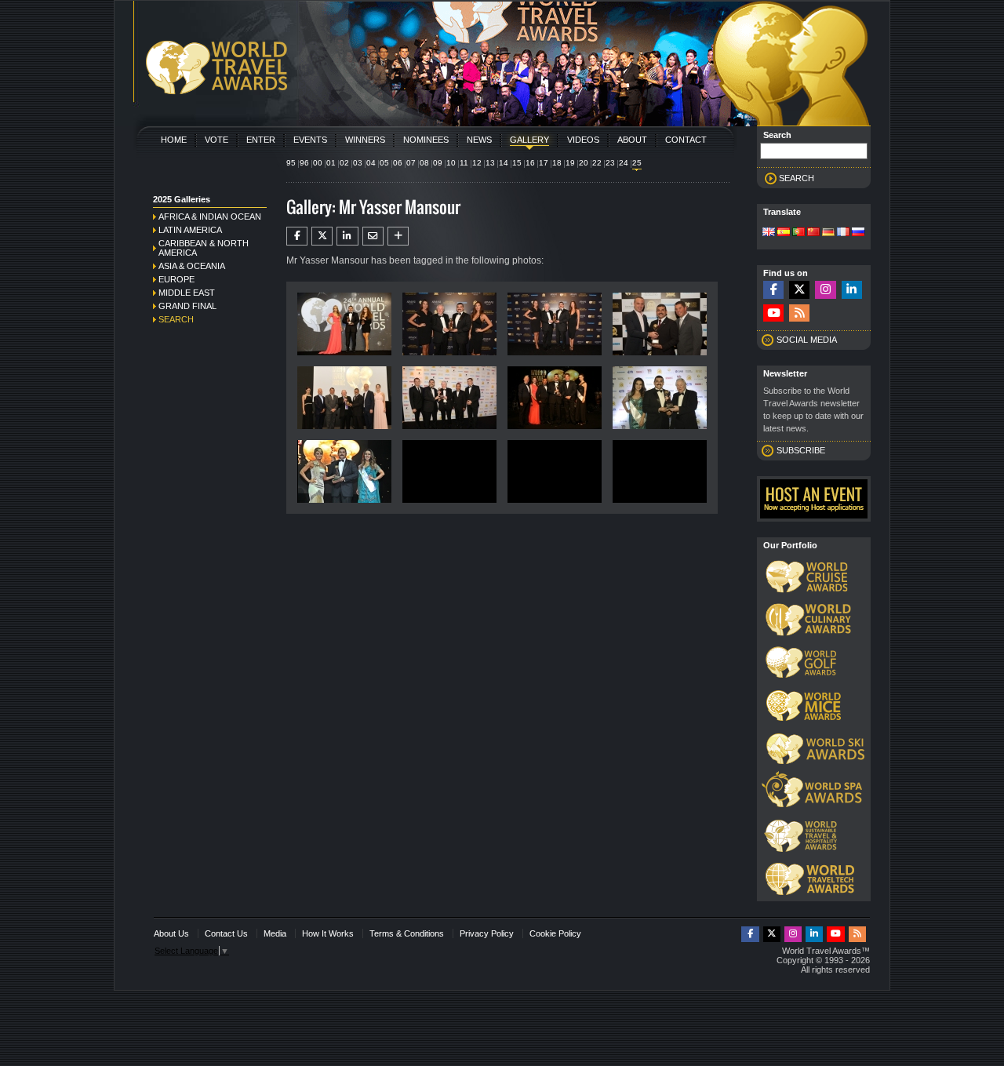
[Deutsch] (828, 232)
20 (583, 162)
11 (464, 162)
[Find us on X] (799, 290)
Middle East (186, 292)
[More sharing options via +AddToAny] (398, 236)
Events (310, 139)
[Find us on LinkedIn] (852, 290)
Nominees (426, 139)
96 (304, 162)
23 (610, 162)
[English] (768, 232)
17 (543, 162)
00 (317, 162)
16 (530, 162)
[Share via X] (322, 236)
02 (344, 162)
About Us (171, 933)
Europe (176, 279)
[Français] (843, 232)
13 (490, 162)
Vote (216, 139)
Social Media (807, 339)
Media (275, 933)
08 (424, 162)
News (479, 139)
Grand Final (187, 306)
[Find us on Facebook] (773, 290)
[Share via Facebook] (297, 236)
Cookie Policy (555, 933)
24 (623, 162)
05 (384, 162)
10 (451, 162)
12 (477, 162)
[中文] (813, 232)
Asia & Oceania (191, 266)
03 (357, 162)
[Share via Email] (373, 236)
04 (371, 162)
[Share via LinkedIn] (347, 236)
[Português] (798, 232)
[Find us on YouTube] (773, 313)
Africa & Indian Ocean (209, 216)
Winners (365, 139)
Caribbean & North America (203, 247)
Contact (686, 139)
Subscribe (801, 450)
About (632, 139)
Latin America (190, 230)
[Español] (783, 232)
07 (411, 162)
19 (570, 162)
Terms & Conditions (406, 933)
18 (557, 162)
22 (597, 162)
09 (437, 162)
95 (291, 162)
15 (517, 162)
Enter (260, 139)
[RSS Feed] (799, 313)
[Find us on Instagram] (825, 290)
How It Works (328, 933)
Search (176, 319)
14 (503, 162)
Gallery (529, 139)
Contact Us (226, 933)
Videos (583, 139)
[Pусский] (858, 232)
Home (174, 139)
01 (331, 162)
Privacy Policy (487, 933)
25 (637, 162)
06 (397, 162)
